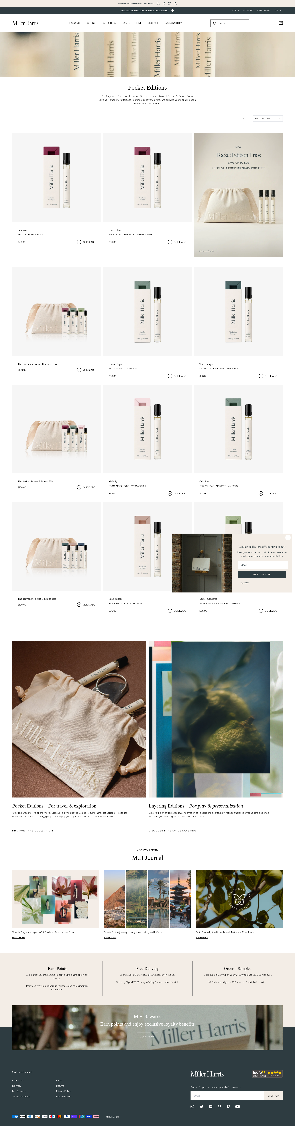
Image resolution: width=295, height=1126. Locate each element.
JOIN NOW (147, 1036)
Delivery (16, 1085)
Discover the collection (32, 830)
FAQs (59, 1080)
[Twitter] (201, 1106)
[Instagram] (192, 1106)
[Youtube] (237, 1106)
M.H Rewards (263, 10)
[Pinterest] (219, 1106)
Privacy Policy (63, 1091)
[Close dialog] (288, 537)
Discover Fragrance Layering (173, 830)
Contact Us (18, 1080)
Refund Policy (63, 1096)
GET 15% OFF (262, 574)
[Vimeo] (228, 1106)
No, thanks (244, 583)
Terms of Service (21, 1096)
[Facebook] (210, 1106)
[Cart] (281, 23)
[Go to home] (25, 23)
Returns (60, 1085)
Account (248, 10)
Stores (235, 10)
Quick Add (89, 242)
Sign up (273, 1095)
